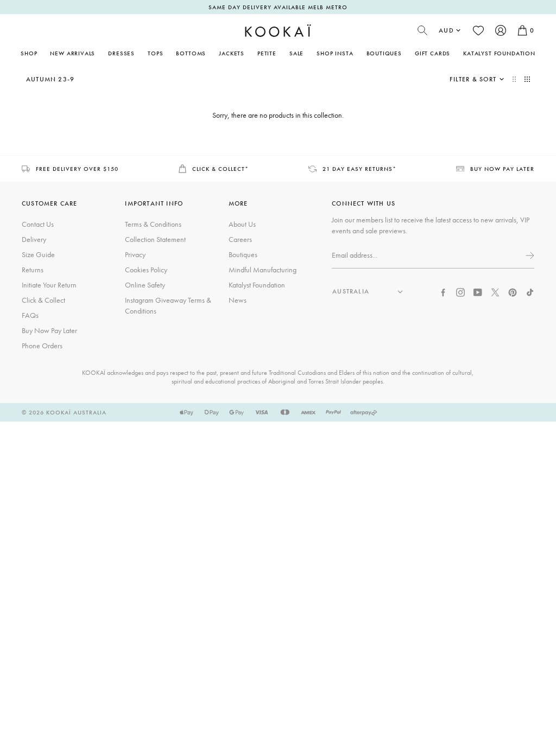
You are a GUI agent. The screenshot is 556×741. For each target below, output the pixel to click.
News (238, 300)
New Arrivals (72, 53)
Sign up (528, 255)
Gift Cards (432, 53)
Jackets (231, 53)
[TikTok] (530, 291)
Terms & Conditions (153, 224)
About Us (242, 224)
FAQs (30, 315)
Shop (29, 53)
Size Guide (38, 254)
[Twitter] (495, 291)
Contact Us (38, 224)
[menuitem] (72, 53)
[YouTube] (477, 291)
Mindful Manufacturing (262, 269)
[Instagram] (460, 291)
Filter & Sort (473, 79)
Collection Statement (155, 239)
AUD (446, 30)
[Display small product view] (527, 79)
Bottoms (191, 53)
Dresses (121, 53)
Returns (32, 269)
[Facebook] (443, 291)
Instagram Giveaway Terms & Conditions (168, 305)
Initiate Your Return (49, 285)
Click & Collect (43, 300)
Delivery (34, 239)
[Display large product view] (515, 79)
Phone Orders (42, 345)
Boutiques (384, 53)
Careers (240, 239)
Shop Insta (335, 53)
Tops (155, 53)
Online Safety (145, 285)
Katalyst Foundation (499, 53)
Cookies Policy (146, 269)
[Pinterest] (512, 291)
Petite (266, 53)
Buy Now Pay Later (49, 330)
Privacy (135, 254)
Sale (296, 53)
